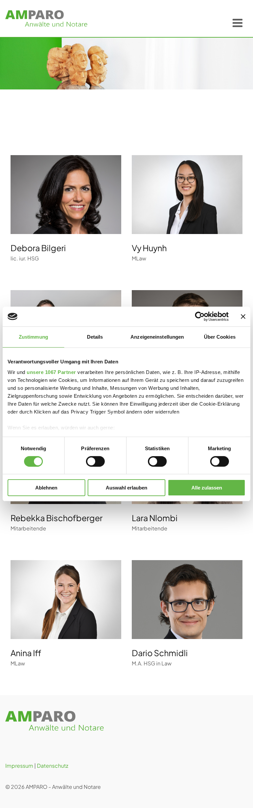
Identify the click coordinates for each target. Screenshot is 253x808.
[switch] (95, 461)
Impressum (19, 765)
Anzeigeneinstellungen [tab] (157, 337)
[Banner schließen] (243, 316)
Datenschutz (52, 765)
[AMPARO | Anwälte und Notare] (46, 18)
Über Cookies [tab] (220, 337)
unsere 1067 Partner (51, 372)
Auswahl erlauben (126, 487)
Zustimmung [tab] (33, 337)
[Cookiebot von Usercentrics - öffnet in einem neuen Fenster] (200, 316)
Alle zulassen (206, 487)
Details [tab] (95, 337)
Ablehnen (46, 487)
